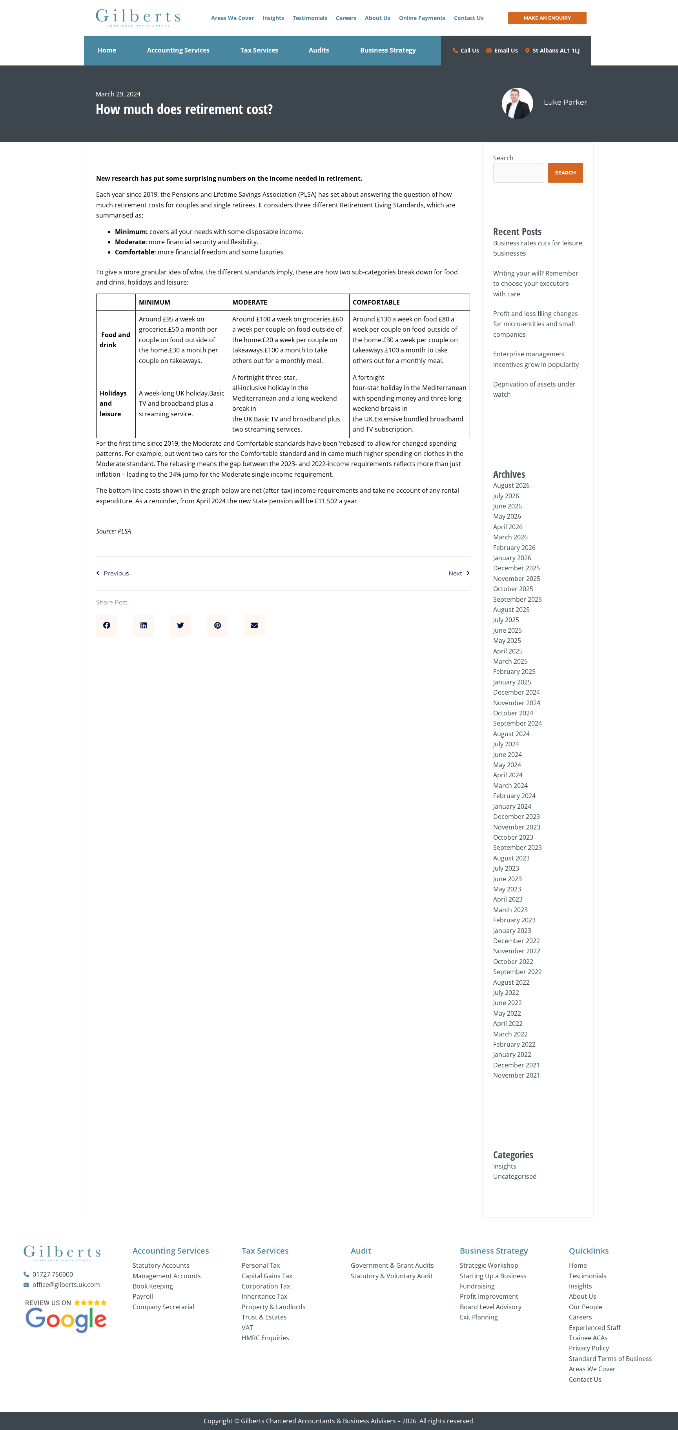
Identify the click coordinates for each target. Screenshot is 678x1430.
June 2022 (507, 1002)
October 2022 (513, 961)
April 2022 (508, 1023)
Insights (273, 18)
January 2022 (512, 1054)
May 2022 (507, 1013)
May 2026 (507, 516)
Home (107, 50)
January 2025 (512, 682)
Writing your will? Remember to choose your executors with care (535, 283)
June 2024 (507, 754)
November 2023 (516, 827)
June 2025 (507, 630)
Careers (346, 18)
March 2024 (510, 785)
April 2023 (508, 899)
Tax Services (259, 50)
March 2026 (510, 537)
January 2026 (512, 557)
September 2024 (517, 723)
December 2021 (516, 1065)
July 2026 (506, 496)
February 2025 (514, 671)
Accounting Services (178, 50)
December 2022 (516, 940)
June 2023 (507, 879)
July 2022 (506, 992)
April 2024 (508, 775)
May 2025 (507, 640)
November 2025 (516, 578)
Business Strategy (388, 50)
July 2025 (506, 619)
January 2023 (512, 930)
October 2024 (513, 713)
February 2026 (514, 547)
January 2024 (512, 806)
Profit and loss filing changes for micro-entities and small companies (535, 324)
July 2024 (506, 744)
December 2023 (516, 816)
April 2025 (508, 651)
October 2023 (513, 837)
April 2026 (508, 527)
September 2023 (517, 847)
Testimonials (310, 18)
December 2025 (516, 568)
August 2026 (511, 485)
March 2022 (510, 1034)
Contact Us (469, 18)
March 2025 (510, 661)
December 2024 (516, 692)
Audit (361, 1250)
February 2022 (514, 1044)
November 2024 (516, 703)
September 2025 (517, 599)
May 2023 (507, 889)
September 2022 (517, 971)
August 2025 (511, 609)
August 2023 (511, 858)
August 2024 (511, 734)
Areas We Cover (232, 18)
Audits (319, 50)
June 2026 (507, 506)
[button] (106, 626)
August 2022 (511, 982)
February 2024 (514, 795)
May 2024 (507, 764)
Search (503, 158)
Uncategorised (515, 1176)
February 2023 (514, 920)
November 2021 (516, 1075)
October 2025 (513, 588)
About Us (377, 18)
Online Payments (422, 18)
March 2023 (510, 910)
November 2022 (516, 951)
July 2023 (506, 868)
